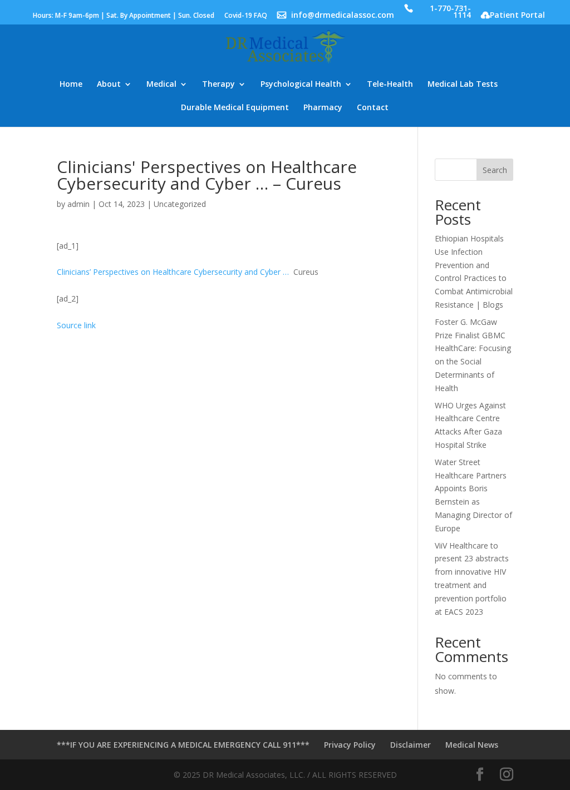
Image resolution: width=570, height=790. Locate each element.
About (109, 84)
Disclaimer (410, 744)
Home (71, 84)
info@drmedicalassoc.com (342, 16)
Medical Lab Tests (463, 84)
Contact (373, 107)
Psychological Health (301, 84)
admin (78, 204)
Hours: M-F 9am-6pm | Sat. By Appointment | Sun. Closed (123, 16)
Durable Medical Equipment (235, 107)
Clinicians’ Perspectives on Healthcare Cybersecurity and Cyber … (173, 271)
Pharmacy (322, 107)
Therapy (218, 84)
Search (495, 170)
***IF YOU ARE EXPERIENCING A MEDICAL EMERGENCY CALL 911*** (183, 744)
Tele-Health (390, 84)
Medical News (471, 744)
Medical (161, 84)
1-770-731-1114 (450, 12)
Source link (76, 325)
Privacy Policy (350, 744)
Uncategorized (180, 204)
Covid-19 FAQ (245, 16)
